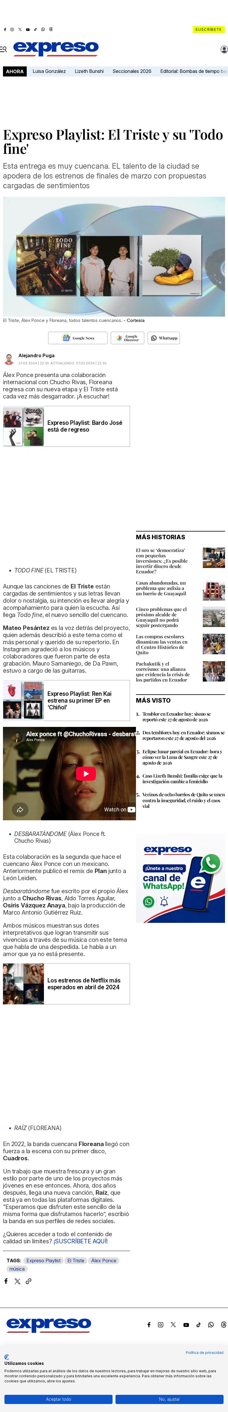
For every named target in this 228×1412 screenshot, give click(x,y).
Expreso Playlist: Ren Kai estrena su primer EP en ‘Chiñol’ (80, 700)
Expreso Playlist (43, 1260)
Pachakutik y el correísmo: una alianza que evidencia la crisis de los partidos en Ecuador (163, 671)
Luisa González (49, 71)
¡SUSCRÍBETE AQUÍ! (80, 1241)
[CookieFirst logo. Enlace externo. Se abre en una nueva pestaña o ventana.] (6, 1357)
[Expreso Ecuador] (49, 1331)
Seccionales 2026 (132, 71)
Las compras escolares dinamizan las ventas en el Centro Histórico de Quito (162, 644)
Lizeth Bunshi (89, 71)
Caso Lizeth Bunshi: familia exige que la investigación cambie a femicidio (182, 778)
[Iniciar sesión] (224, 49)
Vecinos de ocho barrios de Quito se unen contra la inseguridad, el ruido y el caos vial (183, 800)
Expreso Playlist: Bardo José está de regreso (85, 426)
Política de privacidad (205, 1352)
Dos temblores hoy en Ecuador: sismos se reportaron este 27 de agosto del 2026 (183, 735)
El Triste (75, 1260)
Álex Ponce (103, 1260)
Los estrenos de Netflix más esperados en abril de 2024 (84, 984)
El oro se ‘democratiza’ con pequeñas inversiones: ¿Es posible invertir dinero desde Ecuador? (162, 561)
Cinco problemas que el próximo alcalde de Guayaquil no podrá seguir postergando (161, 617)
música (17, 1269)
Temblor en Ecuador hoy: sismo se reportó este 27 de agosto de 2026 (176, 716)
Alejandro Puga (36, 355)
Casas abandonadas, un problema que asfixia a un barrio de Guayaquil (161, 588)
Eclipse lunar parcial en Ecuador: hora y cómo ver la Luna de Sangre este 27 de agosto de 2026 (182, 757)
